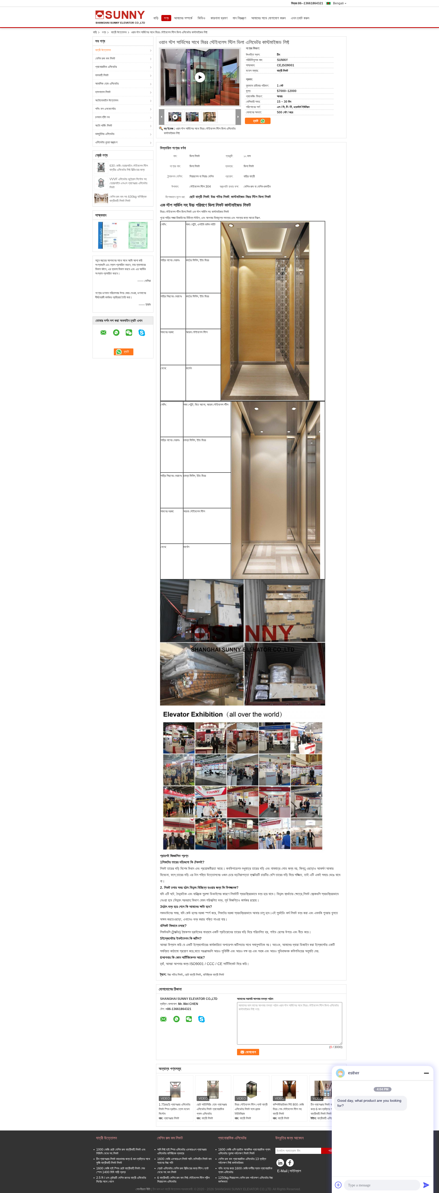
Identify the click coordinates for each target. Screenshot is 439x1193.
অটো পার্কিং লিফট (103, 125)
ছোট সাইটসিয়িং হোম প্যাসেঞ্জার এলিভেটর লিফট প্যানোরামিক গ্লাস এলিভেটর (212, 1109)
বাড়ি (156, 18)
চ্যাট (256, 121)
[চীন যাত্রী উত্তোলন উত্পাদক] (121, 17)
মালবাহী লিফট (101, 75)
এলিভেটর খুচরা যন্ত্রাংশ (106, 142)
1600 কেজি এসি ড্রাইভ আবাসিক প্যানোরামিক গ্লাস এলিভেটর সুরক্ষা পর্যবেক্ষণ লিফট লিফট (244, 1151)
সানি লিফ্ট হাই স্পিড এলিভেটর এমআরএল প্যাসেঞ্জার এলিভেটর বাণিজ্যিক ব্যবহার (182, 1151)
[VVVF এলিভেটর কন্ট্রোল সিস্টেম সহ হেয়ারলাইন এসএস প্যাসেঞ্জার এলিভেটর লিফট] (101, 183)
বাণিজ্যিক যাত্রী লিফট (213, 974)
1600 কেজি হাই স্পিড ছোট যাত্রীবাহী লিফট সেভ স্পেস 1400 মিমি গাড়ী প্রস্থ (120, 1170)
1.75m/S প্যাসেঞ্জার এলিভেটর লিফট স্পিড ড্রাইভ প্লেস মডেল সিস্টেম (174, 1109)
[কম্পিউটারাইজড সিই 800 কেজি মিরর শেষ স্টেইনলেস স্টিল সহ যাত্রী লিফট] (289, 1089)
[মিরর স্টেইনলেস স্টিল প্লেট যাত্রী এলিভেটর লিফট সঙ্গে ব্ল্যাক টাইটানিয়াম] (251, 1089)
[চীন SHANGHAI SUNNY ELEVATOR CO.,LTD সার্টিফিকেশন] (108, 235)
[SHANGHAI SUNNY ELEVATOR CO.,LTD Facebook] (291, 1164)
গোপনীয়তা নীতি (143, 1189)
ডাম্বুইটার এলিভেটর (104, 134)
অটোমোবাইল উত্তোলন (106, 100)
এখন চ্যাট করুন (300, 18)
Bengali (338, 3)
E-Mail (282, 1171)
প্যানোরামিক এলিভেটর (106, 67)
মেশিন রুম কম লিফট (105, 58)
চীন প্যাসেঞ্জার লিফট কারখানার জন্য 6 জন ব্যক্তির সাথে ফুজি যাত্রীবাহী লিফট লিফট (325, 1109)
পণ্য (166, 18)
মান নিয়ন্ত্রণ (239, 18)
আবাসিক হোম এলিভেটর (107, 83)
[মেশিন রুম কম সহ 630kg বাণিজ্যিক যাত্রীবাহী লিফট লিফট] (101, 198)
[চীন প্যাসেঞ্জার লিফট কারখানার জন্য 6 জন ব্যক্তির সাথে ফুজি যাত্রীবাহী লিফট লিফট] (327, 1089)
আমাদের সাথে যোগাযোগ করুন (268, 18)
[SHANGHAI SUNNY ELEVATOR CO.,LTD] (162, 117)
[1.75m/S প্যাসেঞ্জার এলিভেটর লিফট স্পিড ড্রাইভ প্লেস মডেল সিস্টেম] (175, 1089)
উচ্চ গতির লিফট (175, 974)
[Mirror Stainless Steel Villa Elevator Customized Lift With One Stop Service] (200, 77)
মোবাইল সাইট (285, 1177)
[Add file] (338, 1184)
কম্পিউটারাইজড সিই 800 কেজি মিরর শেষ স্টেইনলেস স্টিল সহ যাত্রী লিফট (288, 1109)
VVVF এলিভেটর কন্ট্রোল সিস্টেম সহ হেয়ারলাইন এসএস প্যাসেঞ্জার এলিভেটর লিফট (128, 183)
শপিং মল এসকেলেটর (105, 109)
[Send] (426, 1184)
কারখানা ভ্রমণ (219, 18)
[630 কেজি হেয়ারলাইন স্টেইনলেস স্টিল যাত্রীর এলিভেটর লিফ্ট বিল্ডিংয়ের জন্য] (101, 167)
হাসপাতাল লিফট (103, 92)
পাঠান (331, 1151)
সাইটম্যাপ (295, 1171)
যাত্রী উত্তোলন (119, 32)
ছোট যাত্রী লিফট (193, 974)
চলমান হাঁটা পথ (102, 117)
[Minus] (426, 1073)
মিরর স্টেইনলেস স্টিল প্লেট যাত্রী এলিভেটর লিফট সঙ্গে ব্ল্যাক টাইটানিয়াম (251, 1109)
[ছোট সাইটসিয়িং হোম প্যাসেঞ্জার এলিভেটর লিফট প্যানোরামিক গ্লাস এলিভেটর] (213, 1089)
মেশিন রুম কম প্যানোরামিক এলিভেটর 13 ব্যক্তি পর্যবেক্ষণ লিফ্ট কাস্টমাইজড (242, 1161)
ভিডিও (201, 18)
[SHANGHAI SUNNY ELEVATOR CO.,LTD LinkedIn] (280, 1164)
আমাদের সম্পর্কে (183, 18)
